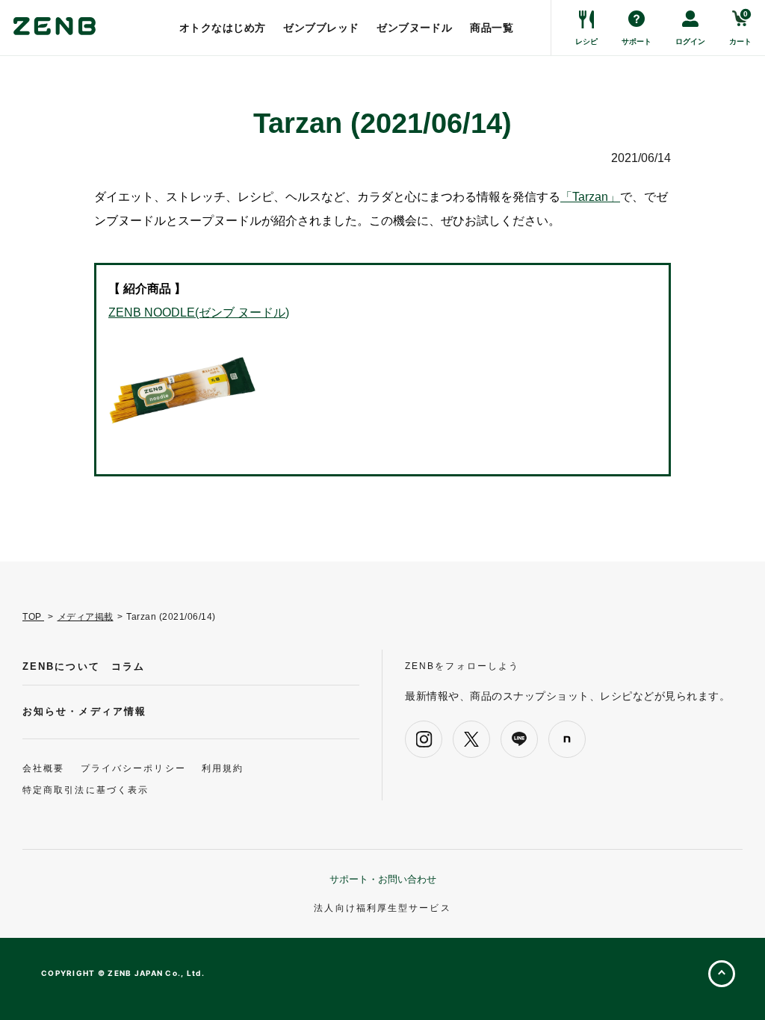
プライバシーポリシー (133, 768)
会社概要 (43, 768)
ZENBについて (61, 666)
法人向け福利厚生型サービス (382, 908)
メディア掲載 (86, 617)
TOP (33, 617)
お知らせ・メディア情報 (84, 711)
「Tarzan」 (590, 196)
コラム (128, 666)
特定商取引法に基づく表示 (85, 790)
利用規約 (223, 768)
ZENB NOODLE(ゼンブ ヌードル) (198, 312)
